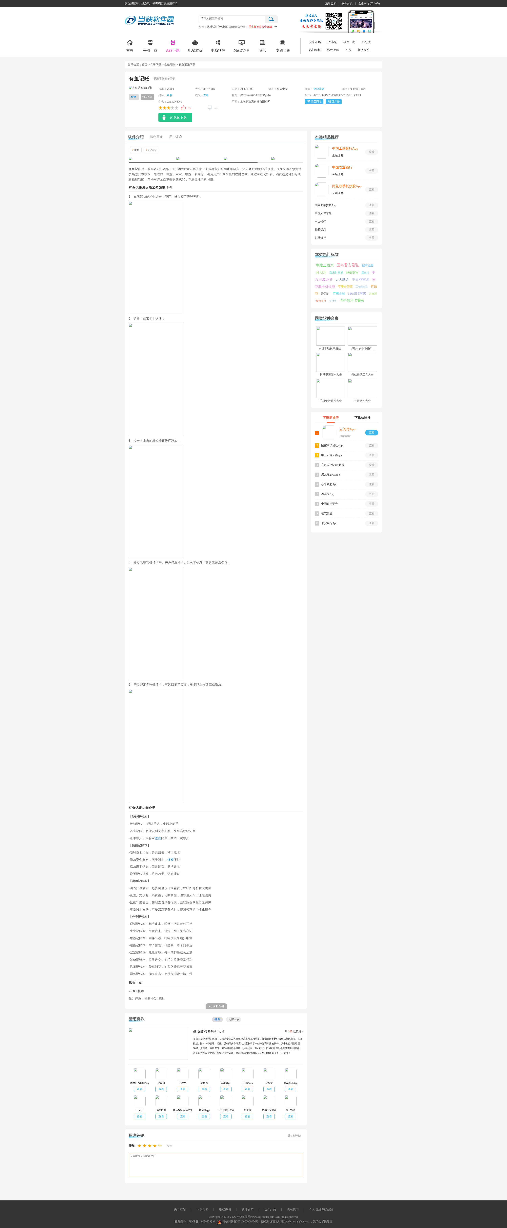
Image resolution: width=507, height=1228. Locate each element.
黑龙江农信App (330, 474)
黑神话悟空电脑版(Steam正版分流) (226, 26)
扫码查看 (147, 97)
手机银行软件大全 (331, 400)
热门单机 (315, 50)
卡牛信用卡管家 (351, 301)
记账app (151, 150)
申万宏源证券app (331, 455)
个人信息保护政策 (321, 1209)
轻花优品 (320, 229)
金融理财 (169, 64)
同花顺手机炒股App (347, 186)
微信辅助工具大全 (362, 374)
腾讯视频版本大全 (331, 374)
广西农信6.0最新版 (332, 464)
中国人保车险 (323, 213)
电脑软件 (218, 50)
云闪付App (347, 429)
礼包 (348, 50)
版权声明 (225, 1209)
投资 (170, 859)
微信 (158, 838)
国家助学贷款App (325, 205)
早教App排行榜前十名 (363, 348)
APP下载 (173, 50)
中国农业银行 (342, 167)
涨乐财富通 (336, 272)
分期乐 (321, 272)
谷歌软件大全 (362, 400)
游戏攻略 (333, 50)
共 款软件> (294, 1031)
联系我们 (293, 1209)
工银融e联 (361, 286)
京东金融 (339, 293)
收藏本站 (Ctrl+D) (369, 3)
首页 (129, 50)
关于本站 (180, 1209)
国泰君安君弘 (347, 265)
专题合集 (283, 50)
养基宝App (327, 494)
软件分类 (347, 3)
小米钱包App (329, 484)
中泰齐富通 (361, 280)
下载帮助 (202, 1209)
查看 (169, 95)
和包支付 (321, 300)
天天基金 (342, 280)
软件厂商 (349, 42)
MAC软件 (241, 50)
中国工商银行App (345, 148)
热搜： (203, 26)
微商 (135, 150)
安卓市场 (315, 42)
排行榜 (366, 42)
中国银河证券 (329, 503)
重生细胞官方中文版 (260, 26)
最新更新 (330, 3)
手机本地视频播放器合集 (334, 348)
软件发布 (248, 1209)
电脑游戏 (195, 50)
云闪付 (325, 293)
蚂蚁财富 (352, 272)
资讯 (262, 50)
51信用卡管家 (357, 293)
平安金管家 (345, 286)
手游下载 (150, 50)
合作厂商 (270, 1209)
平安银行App (329, 523)
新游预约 (364, 50)
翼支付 (365, 272)
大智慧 (373, 293)
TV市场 (332, 42)
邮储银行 (320, 237)
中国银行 (320, 221)
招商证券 (368, 265)
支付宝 (333, 300)
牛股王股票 (325, 265)
